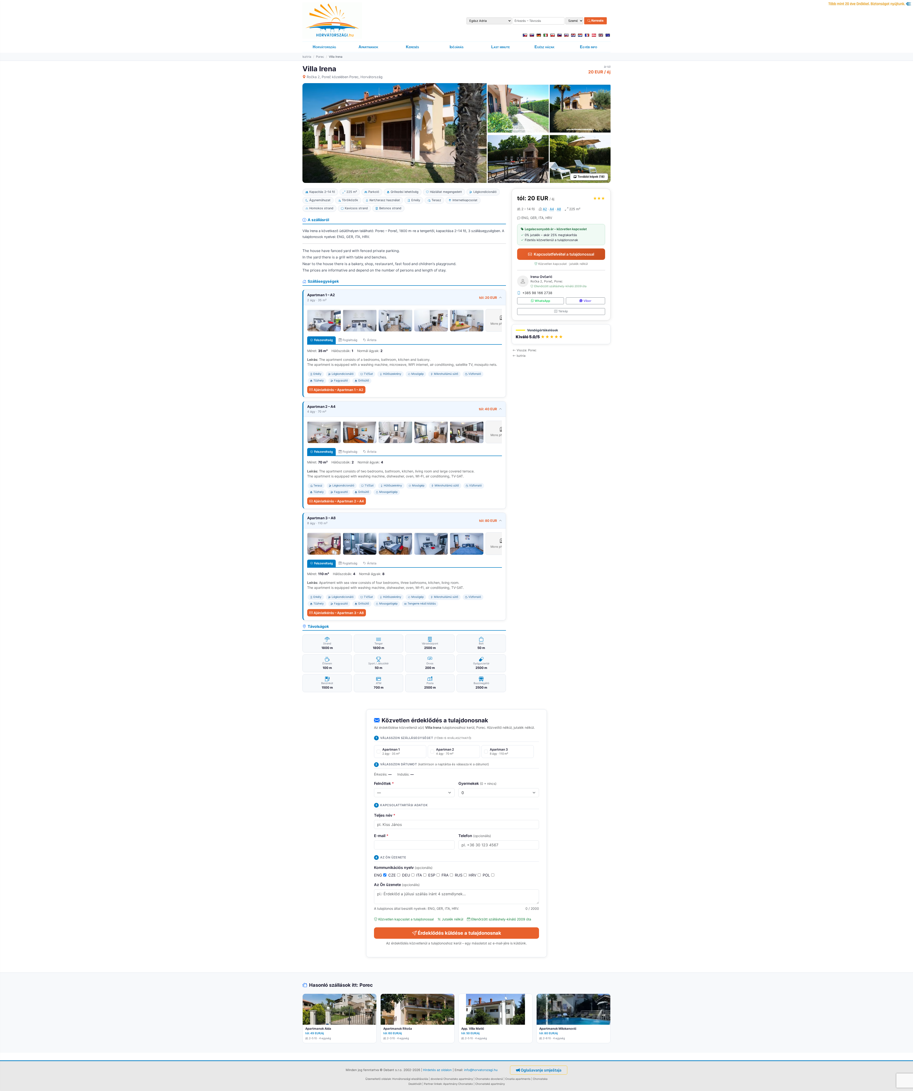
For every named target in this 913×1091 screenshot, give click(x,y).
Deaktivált (415, 1084)
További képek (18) (591, 176)
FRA (446, 875)
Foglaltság (350, 340)
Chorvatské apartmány (490, 1084)
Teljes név (384, 815)
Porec (320, 56)
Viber (587, 301)
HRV (473, 875)
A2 (545, 209)
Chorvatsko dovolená (489, 1079)
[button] (561, 334)
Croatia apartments (517, 1079)
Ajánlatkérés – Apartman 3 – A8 (339, 613)
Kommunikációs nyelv (403, 867)
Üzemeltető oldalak (378, 1079)
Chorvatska (540, 1079)
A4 (552, 209)
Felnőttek (384, 783)
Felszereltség (323, 340)
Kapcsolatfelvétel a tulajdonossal (564, 254)
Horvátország (324, 47)
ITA (419, 875)
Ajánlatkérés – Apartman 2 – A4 (339, 501)
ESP (432, 875)
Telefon (474, 835)
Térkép (563, 311)
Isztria (306, 56)
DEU (406, 875)
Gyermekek (477, 783)
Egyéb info (588, 47)
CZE (392, 875)
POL (487, 875)
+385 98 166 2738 (537, 293)
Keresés (597, 21)
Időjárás (456, 47)
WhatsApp (542, 301)
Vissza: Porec (526, 350)
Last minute (500, 47)
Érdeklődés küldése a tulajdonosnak (459, 933)
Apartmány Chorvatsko (458, 1084)
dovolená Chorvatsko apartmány (452, 1079)
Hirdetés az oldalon (437, 1070)
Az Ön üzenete (397, 884)
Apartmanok (368, 47)
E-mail (381, 835)
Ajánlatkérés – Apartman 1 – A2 (338, 390)
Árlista (371, 340)
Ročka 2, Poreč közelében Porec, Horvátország (345, 77)
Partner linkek (433, 1084)
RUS (459, 875)
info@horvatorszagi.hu (481, 1070)
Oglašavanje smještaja (541, 1070)
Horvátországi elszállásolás (410, 1079)
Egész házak (544, 47)
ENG (378, 875)
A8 (559, 209)
